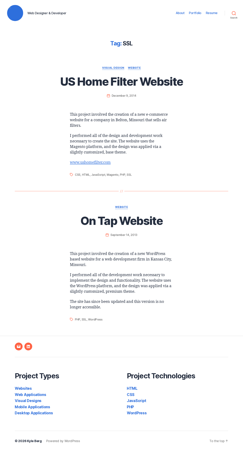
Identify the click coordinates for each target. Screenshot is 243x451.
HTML (86, 174)
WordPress (95, 319)
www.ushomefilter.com (90, 162)
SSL (129, 174)
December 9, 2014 (124, 95)
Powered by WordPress (63, 441)
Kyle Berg (34, 441)
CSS (77, 174)
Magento (112, 174)
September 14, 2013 (123, 235)
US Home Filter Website (121, 81)
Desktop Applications (34, 413)
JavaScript (98, 174)
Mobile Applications (32, 407)
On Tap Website (121, 221)
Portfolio (195, 13)
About (180, 13)
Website (134, 67)
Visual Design (113, 67)
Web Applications (30, 394)
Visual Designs (28, 400)
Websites (23, 388)
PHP (122, 174)
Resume (212, 13)
